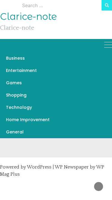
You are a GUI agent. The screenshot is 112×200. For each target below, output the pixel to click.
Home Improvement (28, 120)
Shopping (16, 95)
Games (14, 83)
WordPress (39, 167)
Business (15, 58)
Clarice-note (28, 16)
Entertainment (21, 70)
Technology (19, 107)
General (15, 132)
